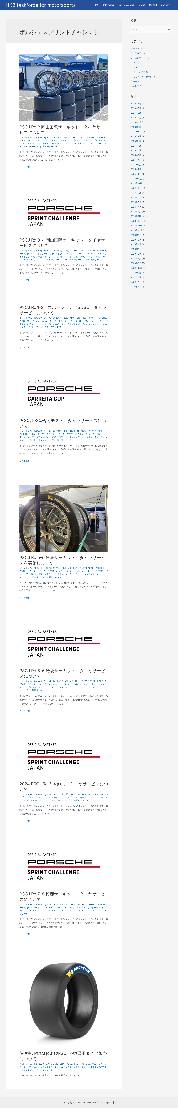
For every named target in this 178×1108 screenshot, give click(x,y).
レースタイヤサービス (73, 259)
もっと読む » (25, 167)
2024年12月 (136, 178)
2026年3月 (136, 122)
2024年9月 (136, 192)
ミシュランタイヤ (86, 143)
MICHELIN (74, 137)
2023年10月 (136, 230)
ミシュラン (70, 143)
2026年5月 (136, 112)
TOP (97, 5)
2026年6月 (136, 108)
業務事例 (135, 81)
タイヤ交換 (57, 253)
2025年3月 (136, 164)
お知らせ (38, 137)
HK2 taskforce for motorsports (41, 5)
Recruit (141, 5)
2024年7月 (136, 197)
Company (165, 5)
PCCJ (83, 431)
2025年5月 (136, 155)
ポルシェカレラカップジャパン (34, 437)
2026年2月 (136, 127)
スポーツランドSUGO (37, 321)
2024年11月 (136, 183)
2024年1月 (136, 216)
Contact (153, 5)
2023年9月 (136, 235)
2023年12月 (136, 221)
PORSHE (100, 137)
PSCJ (22, 140)
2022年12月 (136, 268)
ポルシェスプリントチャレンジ (52, 256)
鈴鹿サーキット (54, 577)
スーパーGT (139, 72)
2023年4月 (136, 258)
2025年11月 (136, 131)
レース (100, 143)
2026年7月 (136, 103)
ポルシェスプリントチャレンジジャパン (44, 143)
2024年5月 (136, 202)
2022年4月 (136, 282)
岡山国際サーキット (49, 146)
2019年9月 (136, 286)
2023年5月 (136, 254)
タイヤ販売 (136, 53)
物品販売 (135, 86)
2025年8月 (136, 141)
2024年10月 (136, 188)
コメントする (25, 137)
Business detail (126, 5)
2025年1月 (136, 174)
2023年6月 (136, 249)
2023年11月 (136, 225)
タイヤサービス (42, 140)
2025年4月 (136, 160)
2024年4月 (136, 206)
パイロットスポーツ (61, 140)
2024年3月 (136, 211)
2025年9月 (136, 136)
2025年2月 (136, 169)
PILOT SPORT (87, 137)
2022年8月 (136, 277)
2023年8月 (136, 239)
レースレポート (138, 58)
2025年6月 (136, 150)
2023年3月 (136, 263)
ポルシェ (77, 140)
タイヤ (30, 140)
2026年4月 (136, 117)
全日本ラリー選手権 (143, 76)
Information (109, 5)
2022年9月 (136, 272)
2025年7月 (136, 145)
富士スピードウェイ (66, 440)
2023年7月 (136, 244)
